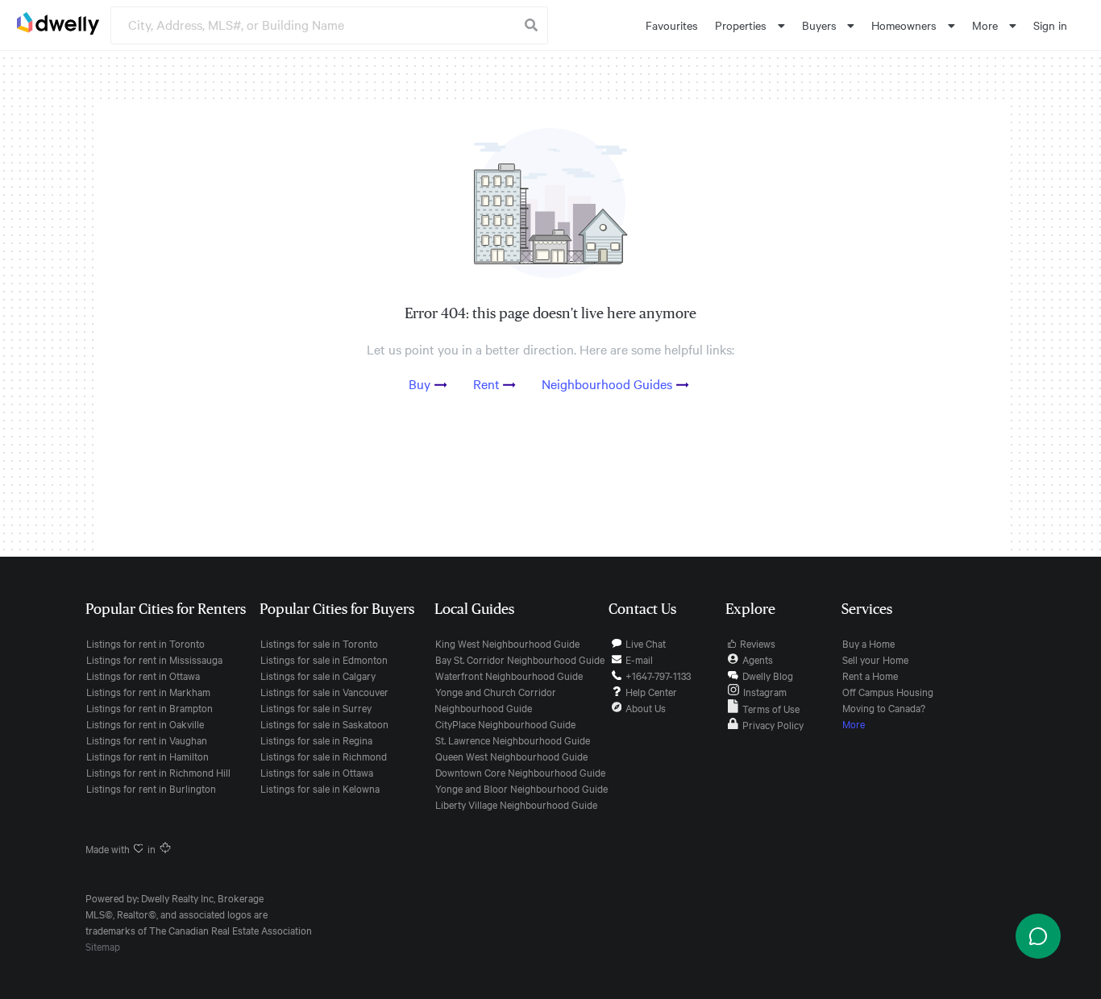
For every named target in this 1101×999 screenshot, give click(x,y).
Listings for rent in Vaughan (146, 739)
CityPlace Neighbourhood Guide (505, 723)
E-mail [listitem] (639, 659)
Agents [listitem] (757, 659)
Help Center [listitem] (651, 691)
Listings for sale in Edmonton (324, 659)
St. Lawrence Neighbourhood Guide (512, 739)
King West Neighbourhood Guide (507, 643)
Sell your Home (875, 659)
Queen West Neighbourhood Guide (511, 755)
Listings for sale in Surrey (316, 707)
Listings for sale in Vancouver (324, 691)
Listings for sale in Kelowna (320, 788)
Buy (419, 383)
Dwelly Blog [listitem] (767, 675)
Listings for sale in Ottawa (316, 772)
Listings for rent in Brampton (149, 707)
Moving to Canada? (883, 707)
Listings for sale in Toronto (319, 643)
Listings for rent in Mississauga (154, 659)
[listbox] (750, 25)
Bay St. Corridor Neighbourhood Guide (520, 659)
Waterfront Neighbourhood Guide (509, 675)
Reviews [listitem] (757, 643)
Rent (486, 383)
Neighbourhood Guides (607, 383)
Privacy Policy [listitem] (773, 724)
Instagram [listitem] (765, 691)
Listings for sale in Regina (316, 739)
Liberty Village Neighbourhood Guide (516, 804)
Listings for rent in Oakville (145, 723)
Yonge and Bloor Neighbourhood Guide (521, 788)
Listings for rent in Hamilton (147, 755)
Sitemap (102, 946)
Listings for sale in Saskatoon (324, 723)
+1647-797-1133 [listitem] (658, 675)
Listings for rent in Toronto (145, 643)
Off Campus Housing (887, 691)
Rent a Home (870, 675)
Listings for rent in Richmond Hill (158, 772)
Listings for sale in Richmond (323, 755)
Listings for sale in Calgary (318, 675)
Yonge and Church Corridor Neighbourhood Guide (495, 699)
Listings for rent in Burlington (151, 788)
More (853, 723)
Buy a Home (868, 643)
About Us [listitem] (645, 707)
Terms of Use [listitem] (771, 708)
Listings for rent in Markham (148, 691)
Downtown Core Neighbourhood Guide (520, 772)
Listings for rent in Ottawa (143, 675)
